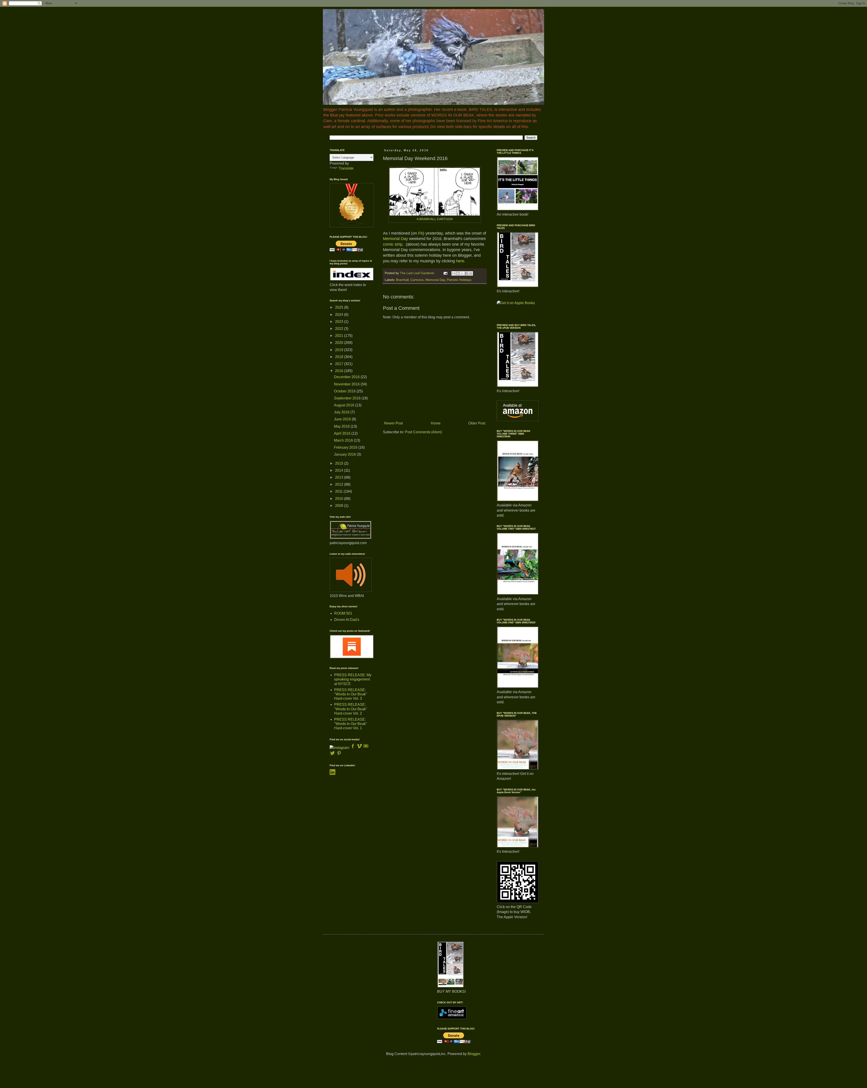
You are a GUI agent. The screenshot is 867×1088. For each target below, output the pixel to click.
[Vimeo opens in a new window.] (359, 748)
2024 (339, 315)
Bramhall (402, 280)
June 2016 (343, 419)
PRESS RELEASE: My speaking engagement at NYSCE (352, 679)
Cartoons (417, 280)
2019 (339, 350)
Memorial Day (395, 238)
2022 (339, 329)
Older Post (476, 423)
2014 (339, 470)
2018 (339, 357)
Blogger (474, 1054)
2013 (339, 477)
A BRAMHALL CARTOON (435, 219)
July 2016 (342, 412)
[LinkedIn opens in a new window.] (332, 774)
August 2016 (344, 405)
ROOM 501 (343, 613)
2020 (339, 343)
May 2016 (342, 426)
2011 (339, 491)
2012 (339, 484)
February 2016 (346, 447)
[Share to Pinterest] (470, 273)
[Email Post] (445, 273)
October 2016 (345, 391)
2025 (339, 307)
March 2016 (344, 440)
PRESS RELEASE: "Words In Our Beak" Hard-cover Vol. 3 (350, 694)
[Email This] (453, 273)
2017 (339, 364)
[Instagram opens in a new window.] (339, 748)
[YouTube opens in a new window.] (366, 748)
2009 (339, 506)
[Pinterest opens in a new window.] (339, 755)
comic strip (392, 244)
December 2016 (347, 377)
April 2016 (342, 433)
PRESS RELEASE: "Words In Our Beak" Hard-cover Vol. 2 (350, 709)
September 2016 (347, 398)
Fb (420, 233)
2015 (339, 463)
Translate (346, 168)
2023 (339, 322)
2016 (339, 371)
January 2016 (345, 454)
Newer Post (393, 423)
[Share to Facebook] (466, 273)
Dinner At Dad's (346, 620)
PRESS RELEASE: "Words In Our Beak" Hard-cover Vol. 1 (350, 724)
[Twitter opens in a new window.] (332, 755)
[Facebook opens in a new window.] (353, 748)
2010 (339, 499)
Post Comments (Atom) (423, 432)
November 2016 (347, 384)
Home (435, 423)
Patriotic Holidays (459, 280)
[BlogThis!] (458, 273)
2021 (339, 336)
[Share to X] (462, 273)
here (460, 261)
